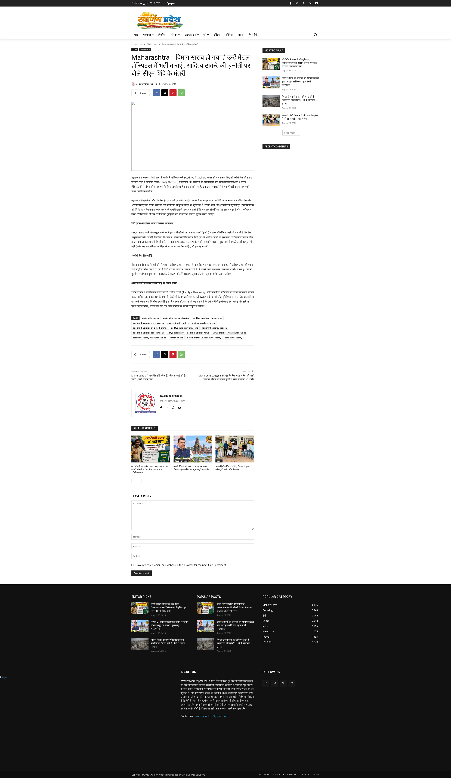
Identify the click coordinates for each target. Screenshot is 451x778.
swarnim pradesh (148, 83)
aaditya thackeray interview (176, 318)
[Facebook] (290, 3)
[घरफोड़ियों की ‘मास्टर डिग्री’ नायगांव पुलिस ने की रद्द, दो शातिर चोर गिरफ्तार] (234, 449)
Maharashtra (145, 49)
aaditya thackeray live (178, 323)
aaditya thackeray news (203, 323)
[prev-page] (133, 481)
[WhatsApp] (310, 3)
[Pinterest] (173, 92)
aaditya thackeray (150, 318)
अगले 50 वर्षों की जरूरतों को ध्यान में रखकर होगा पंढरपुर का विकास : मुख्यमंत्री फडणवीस (300, 81)
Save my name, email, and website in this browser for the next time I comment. (181, 564)
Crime (219, 461)
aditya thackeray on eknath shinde (229, 332)
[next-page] (139, 481)
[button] (315, 34)
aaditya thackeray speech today (148, 332)
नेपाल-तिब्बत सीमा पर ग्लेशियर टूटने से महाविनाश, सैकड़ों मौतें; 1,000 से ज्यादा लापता (298, 100)
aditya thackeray (175, 332)
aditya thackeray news (198, 332)
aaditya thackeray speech (214, 327)
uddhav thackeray (233, 337)
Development (181, 461)
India (142, 44)
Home (134, 44)
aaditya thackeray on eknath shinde (150, 327)
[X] (303, 3)
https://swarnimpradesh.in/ (172, 401)
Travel (135, 461)
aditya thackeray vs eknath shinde (149, 337)
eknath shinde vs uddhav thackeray (204, 337)
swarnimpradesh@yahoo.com (211, 716)
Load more (289, 132)
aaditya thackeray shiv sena (184, 327)
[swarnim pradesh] (133, 84)
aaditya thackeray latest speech (148, 323)
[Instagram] (297, 3)
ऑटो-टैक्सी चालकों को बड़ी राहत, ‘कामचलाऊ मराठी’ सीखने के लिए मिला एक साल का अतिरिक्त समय (149, 469)
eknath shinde (176, 337)
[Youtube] (317, 3)
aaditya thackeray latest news (207, 318)
